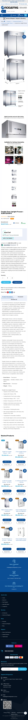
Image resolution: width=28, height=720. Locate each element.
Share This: (4, 292)
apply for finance (7, 238)
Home (3, 597)
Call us (4, 690)
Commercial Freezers (17, 21)
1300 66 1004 (13, 2)
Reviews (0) (14, 299)
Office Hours (6, 683)
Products (9, 21)
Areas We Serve (5, 604)
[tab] (7, 296)
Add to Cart (6, 282)
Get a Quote (25, 15)
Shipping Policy (20, 712)
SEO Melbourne (14, 718)
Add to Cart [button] (7, 461)
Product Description (7, 296)
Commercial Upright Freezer (7, 23)
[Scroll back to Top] (25, 713)
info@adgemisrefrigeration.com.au (14, 567)
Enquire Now (17, 282)
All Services (4, 613)
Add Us (5, 699)
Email (4, 694)
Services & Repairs (6, 615)
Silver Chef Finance (6, 632)
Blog (3, 625)
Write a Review (11, 216)
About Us (4, 600)
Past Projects (5, 602)
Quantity (3, 275)
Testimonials (5, 636)
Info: (2, 287)
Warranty (13, 712)
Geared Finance (5, 634)
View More (21, 549)
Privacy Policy (7, 712)
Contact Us (14, 589)
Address (5, 677)
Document (20, 296)
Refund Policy (14, 714)
